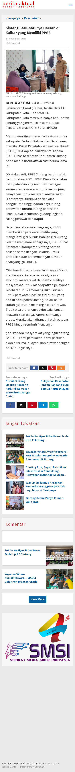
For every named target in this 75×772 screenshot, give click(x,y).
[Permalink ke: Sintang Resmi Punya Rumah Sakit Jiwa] (15, 503)
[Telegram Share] (43, 405)
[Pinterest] (52, 368)
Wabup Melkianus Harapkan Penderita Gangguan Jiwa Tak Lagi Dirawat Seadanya (45, 486)
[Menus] (70, 4)
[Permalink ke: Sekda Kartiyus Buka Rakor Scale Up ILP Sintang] (15, 441)
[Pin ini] (32, 405)
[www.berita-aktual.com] (18, 4)
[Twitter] (43, 368)
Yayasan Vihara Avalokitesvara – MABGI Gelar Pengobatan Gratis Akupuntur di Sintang (47, 455)
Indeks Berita (9, 766)
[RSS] (61, 368)
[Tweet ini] (21, 405)
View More (37, 599)
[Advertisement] (37, 714)
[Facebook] (34, 368)
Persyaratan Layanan (32, 766)
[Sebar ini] (10, 405)
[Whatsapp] (53, 405)
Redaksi (52, 763)
